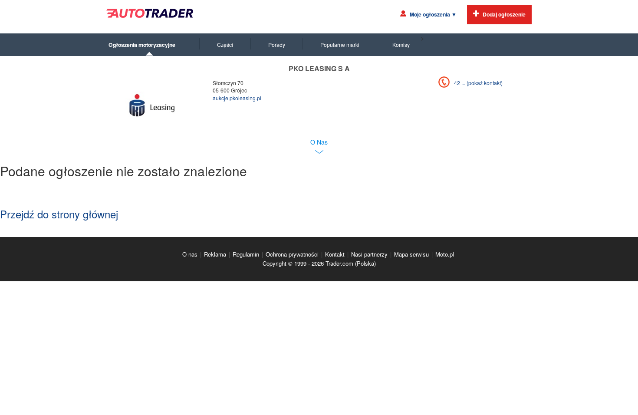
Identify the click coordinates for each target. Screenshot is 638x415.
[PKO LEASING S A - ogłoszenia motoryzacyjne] (152, 106)
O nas (189, 254)
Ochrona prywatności (292, 254)
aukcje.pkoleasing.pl (237, 98)
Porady (276, 44)
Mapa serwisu (411, 254)
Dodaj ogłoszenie (504, 14)
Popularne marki (339, 44)
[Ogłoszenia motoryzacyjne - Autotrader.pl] (149, 13)
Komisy (401, 44)
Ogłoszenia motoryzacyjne (142, 45)
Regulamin (246, 254)
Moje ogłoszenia (433, 14)
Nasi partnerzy (369, 254)
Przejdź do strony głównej (59, 213)
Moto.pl (444, 254)
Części (225, 44)
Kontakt (335, 254)
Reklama (215, 254)
